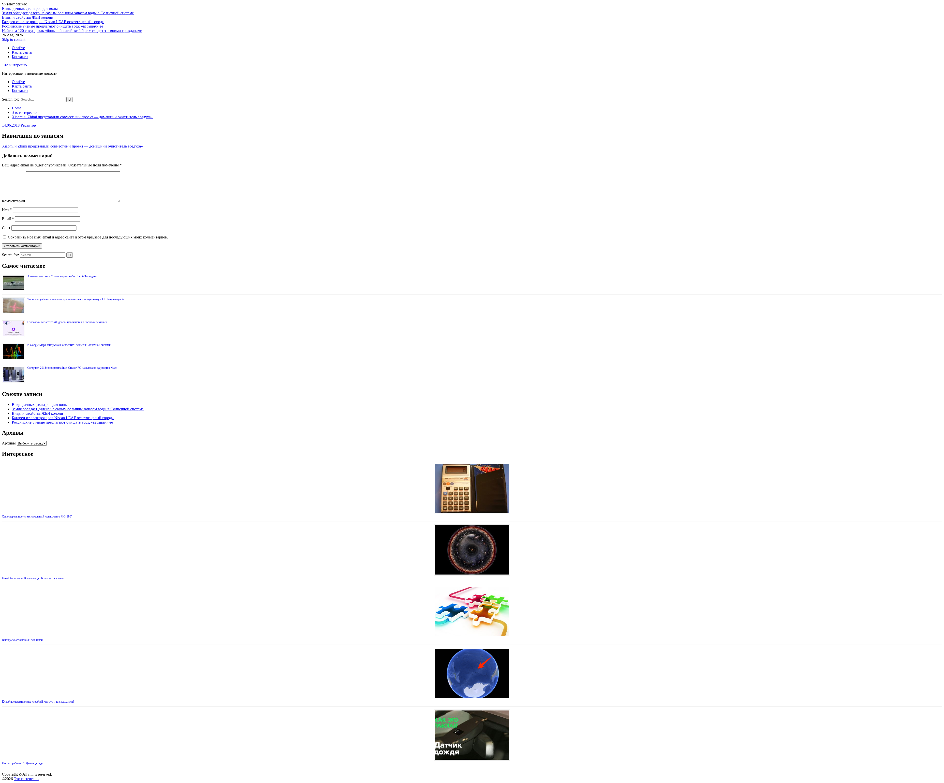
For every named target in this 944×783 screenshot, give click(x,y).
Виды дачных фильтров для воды (30, 8)
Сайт (6, 228)
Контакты (20, 57)
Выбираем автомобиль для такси (22, 640)
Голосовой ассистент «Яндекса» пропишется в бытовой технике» (67, 322)
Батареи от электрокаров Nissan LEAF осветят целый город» (53, 22)
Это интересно (14, 65)
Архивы (9, 443)
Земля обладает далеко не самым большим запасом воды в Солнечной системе (68, 13)
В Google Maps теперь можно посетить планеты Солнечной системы (69, 345)
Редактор (28, 125)
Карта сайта (22, 52)
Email (8, 219)
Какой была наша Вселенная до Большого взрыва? (33, 578)
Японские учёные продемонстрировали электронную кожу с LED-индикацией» (75, 299)
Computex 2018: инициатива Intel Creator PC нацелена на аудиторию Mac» (72, 367)
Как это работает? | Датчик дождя (22, 763)
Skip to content (13, 39)
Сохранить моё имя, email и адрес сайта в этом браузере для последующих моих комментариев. (88, 237)
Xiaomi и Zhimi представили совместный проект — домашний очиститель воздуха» (72, 146)
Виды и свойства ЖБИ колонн (27, 17)
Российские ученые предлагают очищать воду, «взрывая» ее (52, 26)
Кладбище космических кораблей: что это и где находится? (38, 701)
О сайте (18, 48)
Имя (7, 209)
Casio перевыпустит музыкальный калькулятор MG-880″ (37, 516)
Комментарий (13, 201)
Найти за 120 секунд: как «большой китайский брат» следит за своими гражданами (72, 31)
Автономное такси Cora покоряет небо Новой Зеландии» (62, 276)
